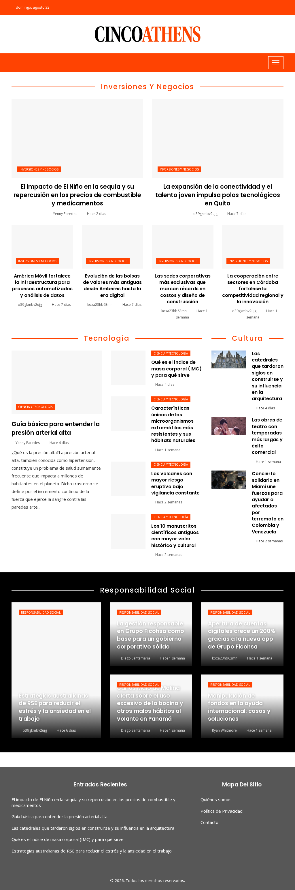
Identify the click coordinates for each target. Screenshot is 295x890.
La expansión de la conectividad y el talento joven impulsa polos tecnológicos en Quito (217, 194)
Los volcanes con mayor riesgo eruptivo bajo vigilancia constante (175, 483)
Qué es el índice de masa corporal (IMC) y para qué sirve (176, 369)
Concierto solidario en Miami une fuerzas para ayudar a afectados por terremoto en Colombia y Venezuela (267, 502)
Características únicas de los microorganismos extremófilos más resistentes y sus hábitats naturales (173, 424)
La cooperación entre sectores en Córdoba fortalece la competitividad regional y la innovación (252, 289)
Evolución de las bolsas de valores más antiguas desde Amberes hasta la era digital (112, 286)
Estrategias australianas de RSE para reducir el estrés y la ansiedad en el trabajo (92, 851)
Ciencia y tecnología (35, 407)
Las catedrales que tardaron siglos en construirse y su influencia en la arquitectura (267, 376)
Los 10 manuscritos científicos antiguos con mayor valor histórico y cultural (175, 536)
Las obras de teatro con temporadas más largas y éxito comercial (267, 436)
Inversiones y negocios (39, 169)
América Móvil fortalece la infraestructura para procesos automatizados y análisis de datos (42, 286)
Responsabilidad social (41, 612)
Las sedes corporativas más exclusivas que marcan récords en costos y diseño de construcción (183, 289)
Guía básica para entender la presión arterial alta (56, 428)
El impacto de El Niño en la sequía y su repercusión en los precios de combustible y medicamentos (77, 194)
